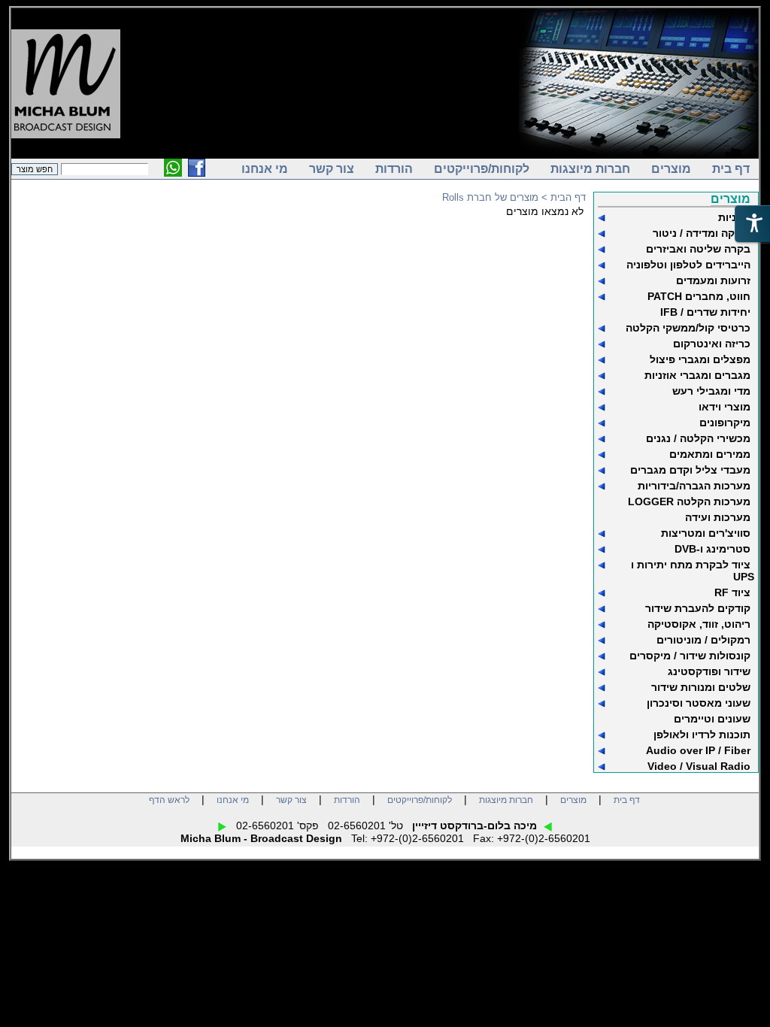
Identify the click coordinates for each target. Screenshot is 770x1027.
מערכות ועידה (717, 517)
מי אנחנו (264, 168)
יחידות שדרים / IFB (705, 312)
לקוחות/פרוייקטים (481, 168)
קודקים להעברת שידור (697, 608)
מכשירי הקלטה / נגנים (698, 438)
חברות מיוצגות (590, 168)
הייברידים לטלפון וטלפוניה (688, 265)
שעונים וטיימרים (712, 719)
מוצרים (671, 168)
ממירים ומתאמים (709, 454)
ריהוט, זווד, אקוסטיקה (698, 624)
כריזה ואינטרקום (711, 344)
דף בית (731, 168)
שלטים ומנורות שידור (700, 687)
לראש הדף (169, 800)
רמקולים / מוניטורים (703, 640)
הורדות (394, 168)
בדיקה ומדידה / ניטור (701, 233)
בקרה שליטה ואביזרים (698, 249)
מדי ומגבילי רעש (711, 391)
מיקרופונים (724, 423)
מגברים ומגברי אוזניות (697, 375)
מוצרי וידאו (724, 407)
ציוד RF (732, 592)
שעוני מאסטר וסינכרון (698, 703)
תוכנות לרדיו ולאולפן (701, 735)
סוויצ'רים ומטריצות (705, 533)
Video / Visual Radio (698, 766)
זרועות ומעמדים (713, 280)
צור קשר (331, 168)
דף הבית (568, 197)
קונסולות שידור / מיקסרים (689, 656)
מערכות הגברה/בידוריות (694, 486)
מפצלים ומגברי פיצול (700, 359)
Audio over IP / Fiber (698, 750)
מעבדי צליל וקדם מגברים (690, 470)
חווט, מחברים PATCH (698, 296)
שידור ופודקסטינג (709, 671)
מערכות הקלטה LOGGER (689, 501)
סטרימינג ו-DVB (712, 549)
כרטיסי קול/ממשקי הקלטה (688, 328)
